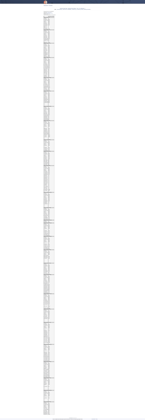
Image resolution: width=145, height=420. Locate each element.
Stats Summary (59, 9)
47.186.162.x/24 (49, 12)
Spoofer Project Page (63, 8)
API (79, 8)
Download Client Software (72, 8)
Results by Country (80, 9)
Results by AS (74, 9)
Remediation (69, 9)
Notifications (82, 8)
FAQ (77, 8)
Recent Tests (65, 9)
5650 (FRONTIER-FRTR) (49, 13)
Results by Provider (87, 9)
